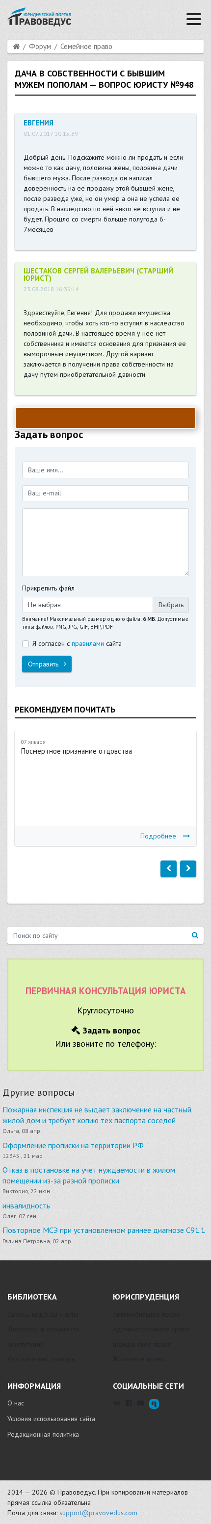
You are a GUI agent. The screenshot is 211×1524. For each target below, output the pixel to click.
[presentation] (168, 868)
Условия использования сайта (51, 1418)
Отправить (44, 664)
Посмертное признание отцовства (76, 751)
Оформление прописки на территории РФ (73, 1145)
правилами (88, 643)
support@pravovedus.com (98, 1512)
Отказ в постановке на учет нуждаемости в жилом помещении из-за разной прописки (88, 1175)
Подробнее (158, 836)
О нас (15, 1403)
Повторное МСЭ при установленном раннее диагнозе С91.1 (103, 1230)
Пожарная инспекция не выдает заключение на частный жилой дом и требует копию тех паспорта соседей (96, 1115)
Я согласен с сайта (77, 643)
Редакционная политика (43, 1434)
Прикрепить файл (48, 588)
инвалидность (26, 1205)
